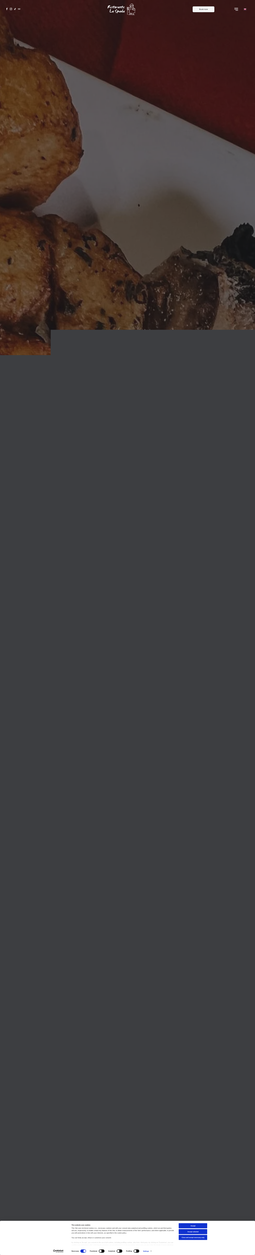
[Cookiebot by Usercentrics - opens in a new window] (58, 1251)
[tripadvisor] (19, 9)
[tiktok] (15, 9)
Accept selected (193, 1231)
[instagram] (11, 9)
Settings (146, 1251)
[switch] (101, 1251)
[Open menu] (236, 9)
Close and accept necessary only (193, 1237)
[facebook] (7, 9)
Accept (193, 1226)
